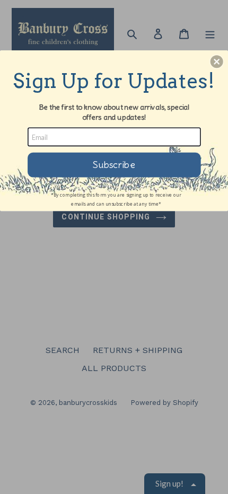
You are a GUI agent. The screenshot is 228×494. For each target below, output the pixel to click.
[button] (217, 61)
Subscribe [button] (114, 164)
